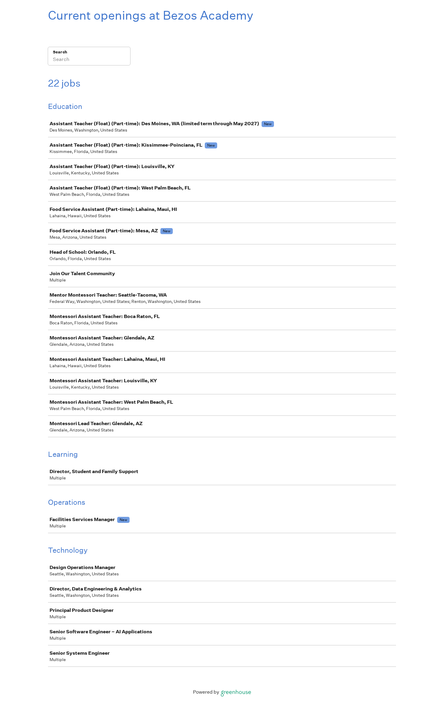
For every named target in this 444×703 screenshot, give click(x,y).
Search (60, 52)
